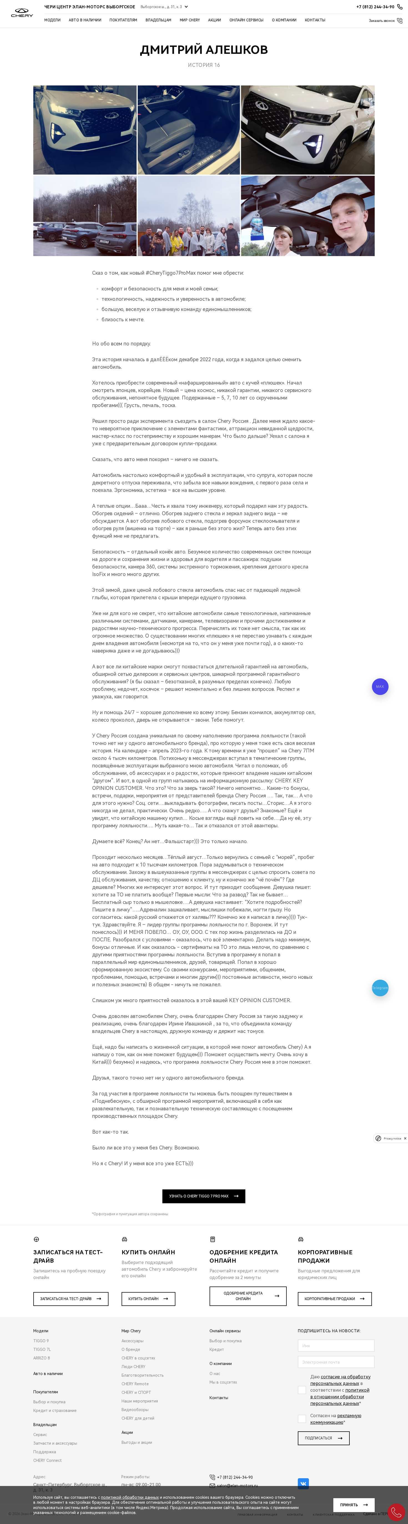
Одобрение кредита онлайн (243, 1296)
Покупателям (123, 20)
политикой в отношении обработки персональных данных (339, 1396)
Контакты (315, 20)
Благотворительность (143, 1375)
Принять (349, 1505)
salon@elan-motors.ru (237, 1485)
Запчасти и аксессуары (55, 1443)
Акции (214, 20)
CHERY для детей (138, 1418)
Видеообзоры (135, 1409)
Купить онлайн (143, 1299)
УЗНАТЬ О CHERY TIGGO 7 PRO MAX (198, 1196)
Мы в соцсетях (223, 1382)
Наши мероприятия (140, 1401)
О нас (215, 1373)
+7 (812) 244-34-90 (235, 1477)
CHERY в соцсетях (138, 1358)
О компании (284, 20)
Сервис (40, 1434)
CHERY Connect (47, 1460)
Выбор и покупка (49, 1402)
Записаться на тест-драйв (66, 1299)
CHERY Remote (135, 1384)
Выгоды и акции (137, 1442)
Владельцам (159, 20)
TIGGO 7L (42, 1349)
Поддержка (44, 1452)
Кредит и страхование (55, 1410)
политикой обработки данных (130, 1497)
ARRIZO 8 (41, 1358)
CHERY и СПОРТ (136, 1392)
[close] (405, 1138)
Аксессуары (132, 1341)
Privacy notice (392, 1138)
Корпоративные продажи (330, 1299)
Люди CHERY (133, 1366)
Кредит (217, 1349)
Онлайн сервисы (247, 20)
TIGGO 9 (41, 1341)
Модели (52, 20)
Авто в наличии (85, 20)
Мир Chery (190, 20)
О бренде (131, 1349)
